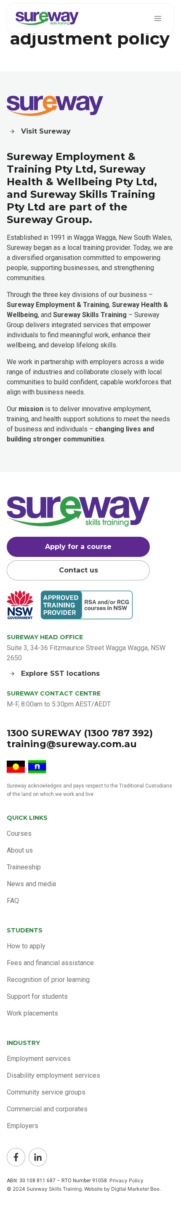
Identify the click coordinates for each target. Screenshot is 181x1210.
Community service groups (46, 1092)
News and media (31, 884)
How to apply (26, 946)
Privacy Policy (126, 1180)
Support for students (37, 996)
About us (20, 850)
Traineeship (24, 867)
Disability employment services (53, 1075)
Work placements (32, 1013)
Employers (22, 1126)
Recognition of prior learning (48, 980)
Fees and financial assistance (50, 963)
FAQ (13, 901)
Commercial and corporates (47, 1109)
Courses (19, 833)
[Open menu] (157, 18)
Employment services (39, 1059)
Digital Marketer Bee (135, 1189)
